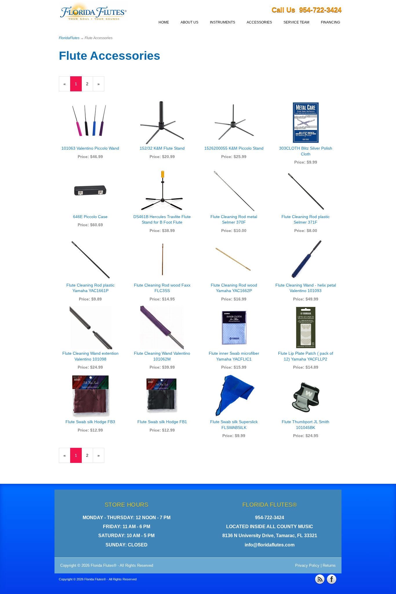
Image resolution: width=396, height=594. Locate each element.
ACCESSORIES (259, 22)
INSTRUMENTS (222, 22)
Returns (329, 565)
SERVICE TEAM (296, 22)
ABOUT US (189, 22)
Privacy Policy (307, 565)
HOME (164, 22)
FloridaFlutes (69, 38)
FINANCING (330, 22)
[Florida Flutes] (93, 12)
